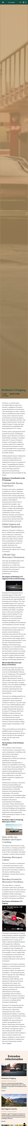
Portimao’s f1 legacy (8, 1078)
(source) (8, 1043)
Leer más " (3, 1090)
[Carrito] (25, 2)
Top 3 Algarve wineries (9, 1109)
